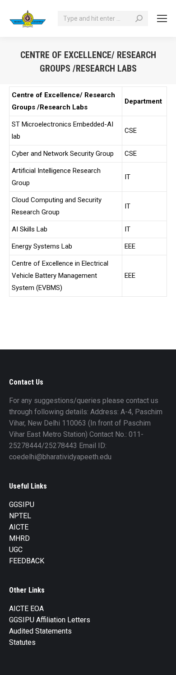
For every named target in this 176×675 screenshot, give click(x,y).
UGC (16, 549)
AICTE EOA (26, 608)
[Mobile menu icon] (162, 18)
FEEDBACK (26, 561)
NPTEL (20, 516)
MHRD (19, 538)
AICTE (18, 527)
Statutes (22, 642)
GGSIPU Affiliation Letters (49, 620)
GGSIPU (21, 504)
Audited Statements (40, 631)
